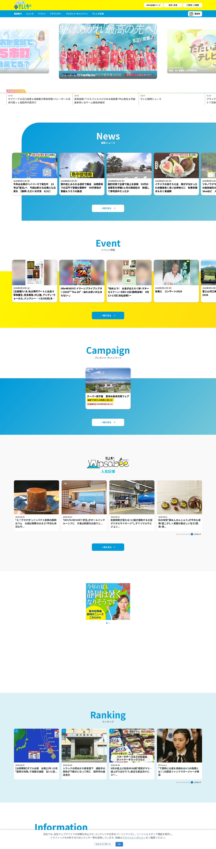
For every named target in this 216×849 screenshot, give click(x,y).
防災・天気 (173, 5)
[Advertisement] (76, 654)
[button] (106, 623)
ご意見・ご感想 (192, 5)
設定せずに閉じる (103, 844)
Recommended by (183, 534)
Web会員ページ (153, 5)
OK (119, 844)
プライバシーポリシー (134, 837)
